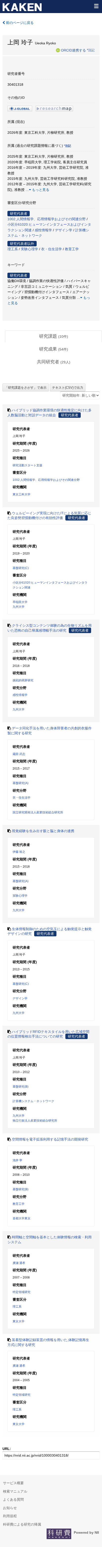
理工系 (12, 249)
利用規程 (10, 1516)
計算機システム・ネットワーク (33, 1101)
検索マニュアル (15, 1491)
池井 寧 (17, 1160)
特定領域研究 (21, 1292)
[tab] (53, 336)
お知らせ (10, 1508)
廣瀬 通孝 (19, 1263)
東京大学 (19, 1321)
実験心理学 (29, 249)
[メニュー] (96, 5)
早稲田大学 (20, 602)
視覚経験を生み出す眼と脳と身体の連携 (43, 831)
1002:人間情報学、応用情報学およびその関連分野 (46, 219)
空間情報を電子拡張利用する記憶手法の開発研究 (50, 1139)
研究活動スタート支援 (27, 465)
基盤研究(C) (21, 568)
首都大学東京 (21, 1218)
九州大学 (19, 606)
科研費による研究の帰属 (22, 1524)
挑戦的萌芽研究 (23, 680)
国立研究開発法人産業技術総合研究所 (38, 812)
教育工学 (72, 249)
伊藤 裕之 (19, 852)
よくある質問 (13, 1499)
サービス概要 (13, 1483)
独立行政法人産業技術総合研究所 (35, 1120)
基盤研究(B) (20, 1086)
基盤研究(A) (20, 783)
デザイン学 (63, 230)
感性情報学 (43, 230)
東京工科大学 (21, 494)
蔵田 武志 (19, 754)
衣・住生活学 (51, 249)
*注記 (91, 50)
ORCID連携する (73, 50)
